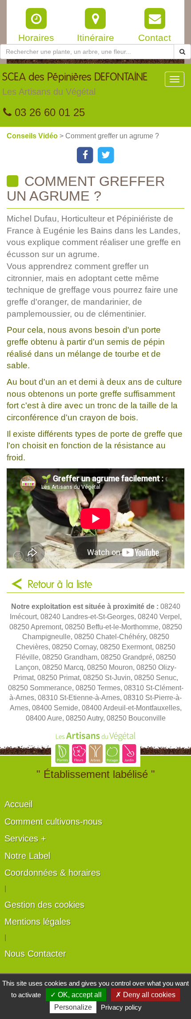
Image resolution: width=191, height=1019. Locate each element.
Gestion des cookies (44, 905)
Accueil (18, 804)
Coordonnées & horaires (52, 873)
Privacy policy (121, 1007)
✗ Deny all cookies (145, 995)
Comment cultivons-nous (53, 821)
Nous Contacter (35, 954)
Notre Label (27, 856)
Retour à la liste (60, 585)
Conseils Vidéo (33, 136)
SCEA (74, 84)
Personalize (73, 1007)
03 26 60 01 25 (48, 112)
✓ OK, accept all (76, 995)
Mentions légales (37, 921)
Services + (25, 838)
